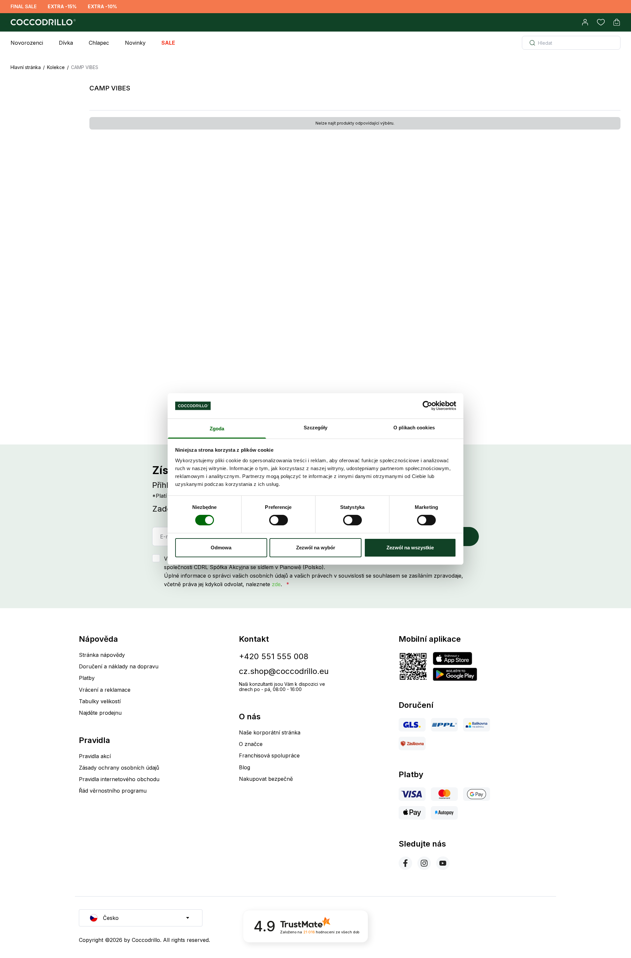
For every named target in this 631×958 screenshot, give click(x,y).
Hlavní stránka (26, 67)
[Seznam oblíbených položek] (601, 22)
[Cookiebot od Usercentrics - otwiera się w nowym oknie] (427, 406)
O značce (251, 744)
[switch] (278, 520)
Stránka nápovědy (102, 655)
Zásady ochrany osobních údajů (119, 767)
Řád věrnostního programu (113, 790)
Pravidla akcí (95, 756)
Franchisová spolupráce (269, 755)
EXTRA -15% (62, 6)
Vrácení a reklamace (104, 689)
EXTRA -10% (102, 6)
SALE (168, 42)
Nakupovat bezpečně (266, 779)
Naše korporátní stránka (269, 732)
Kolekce (56, 67)
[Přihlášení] (585, 22)
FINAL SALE (23, 6)
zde (276, 584)
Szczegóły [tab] (316, 427)
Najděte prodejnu (100, 712)
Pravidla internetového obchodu (119, 779)
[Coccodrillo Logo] (42, 22)
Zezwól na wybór (315, 547)
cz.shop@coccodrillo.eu (284, 671)
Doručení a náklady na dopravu (118, 666)
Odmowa (221, 547)
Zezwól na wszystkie (410, 547)
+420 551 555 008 (273, 656)
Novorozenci (27, 42)
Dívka (66, 42)
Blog (244, 767)
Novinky (135, 42)
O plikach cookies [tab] (414, 427)
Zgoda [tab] (217, 428)
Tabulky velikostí (100, 701)
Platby (87, 678)
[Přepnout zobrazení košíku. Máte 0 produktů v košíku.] (616, 22)
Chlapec (99, 42)
